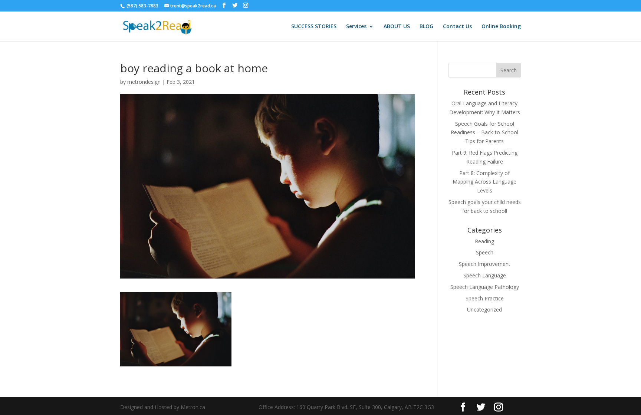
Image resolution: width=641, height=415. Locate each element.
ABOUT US (397, 27)
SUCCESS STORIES (313, 27)
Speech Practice (485, 298)
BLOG (426, 27)
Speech (484, 252)
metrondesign (144, 81)
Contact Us (457, 27)
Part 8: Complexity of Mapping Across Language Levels (484, 181)
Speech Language (484, 275)
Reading (484, 241)
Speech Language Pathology (484, 286)
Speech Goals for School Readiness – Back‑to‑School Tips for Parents (484, 132)
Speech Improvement (484, 263)
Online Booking (501, 27)
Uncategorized (484, 309)
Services (356, 27)
